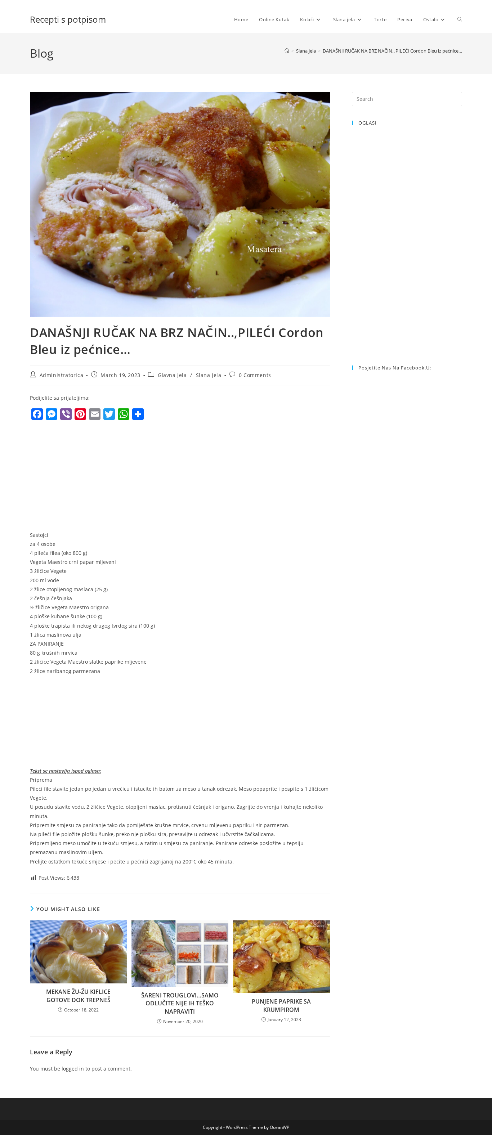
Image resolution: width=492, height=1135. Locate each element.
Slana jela (209, 375)
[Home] (287, 51)
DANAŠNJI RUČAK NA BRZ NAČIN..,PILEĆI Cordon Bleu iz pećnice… (392, 51)
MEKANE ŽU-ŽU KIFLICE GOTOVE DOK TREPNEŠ (78, 996)
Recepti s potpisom (68, 19)
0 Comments (255, 375)
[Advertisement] (90, 477)
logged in (73, 1068)
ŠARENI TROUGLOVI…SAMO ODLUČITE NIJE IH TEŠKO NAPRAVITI (180, 1003)
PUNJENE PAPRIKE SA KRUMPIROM (281, 1005)
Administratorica (62, 375)
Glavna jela (172, 375)
